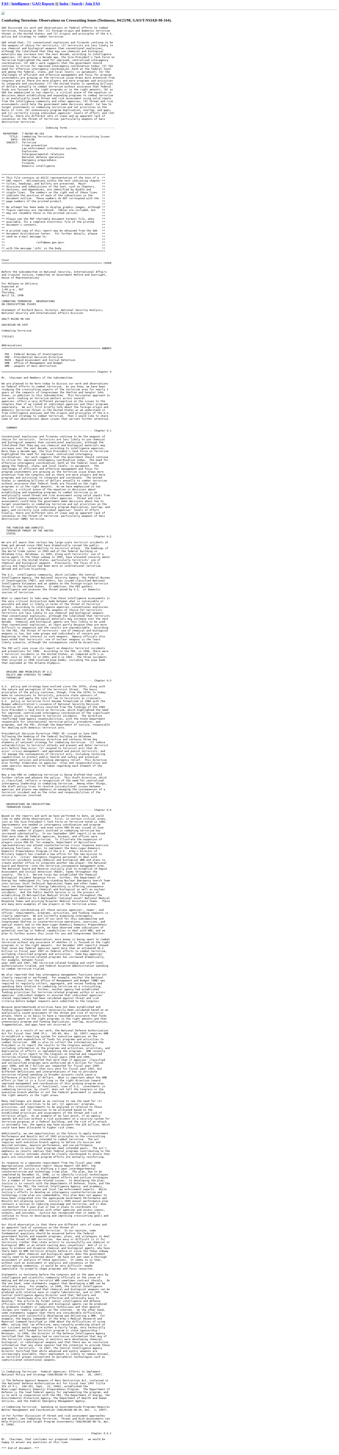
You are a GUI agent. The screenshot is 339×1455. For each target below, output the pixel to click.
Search (76, 4)
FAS (5, 4)
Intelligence (20, 4)
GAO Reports (43, 4)
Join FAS (92, 4)
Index (64, 4)
